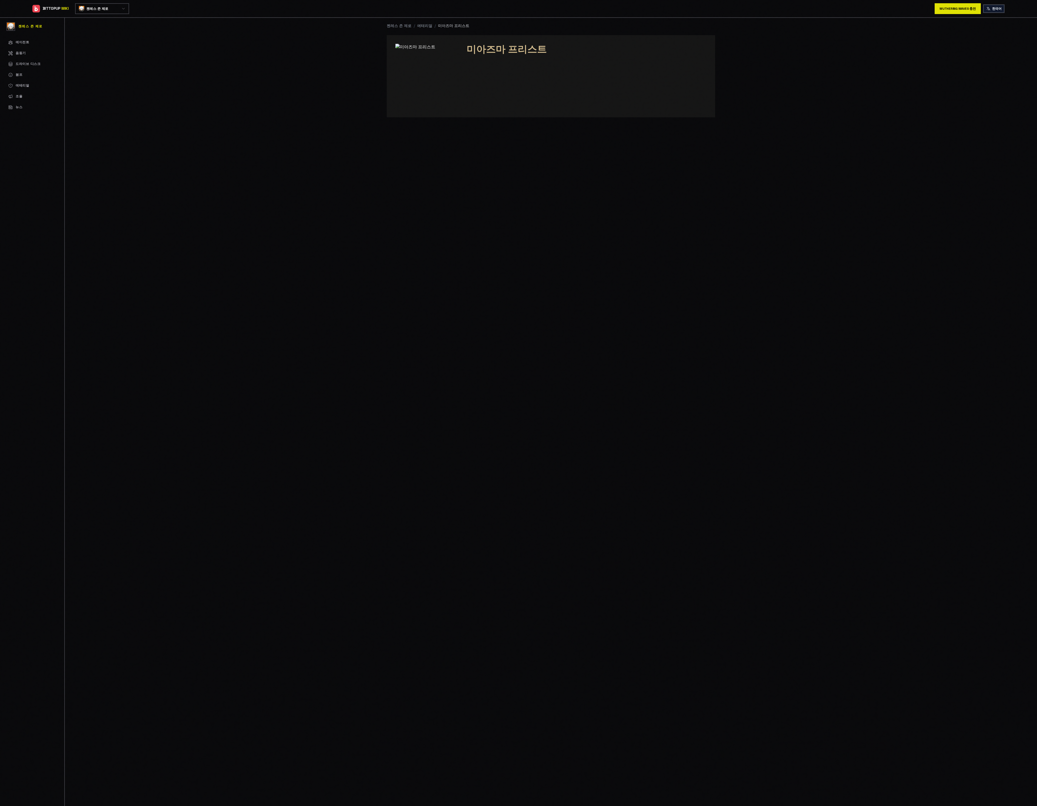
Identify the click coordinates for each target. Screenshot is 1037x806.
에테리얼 (424, 25)
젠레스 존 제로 (399, 25)
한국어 (996, 8)
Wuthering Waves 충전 (958, 8)
